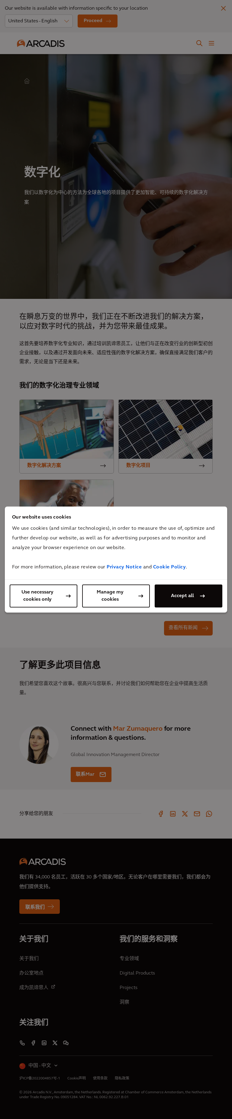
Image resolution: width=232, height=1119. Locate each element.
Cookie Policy (169, 567)
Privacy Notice (124, 567)
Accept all (182, 595)
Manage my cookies (110, 596)
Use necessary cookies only (37, 596)
